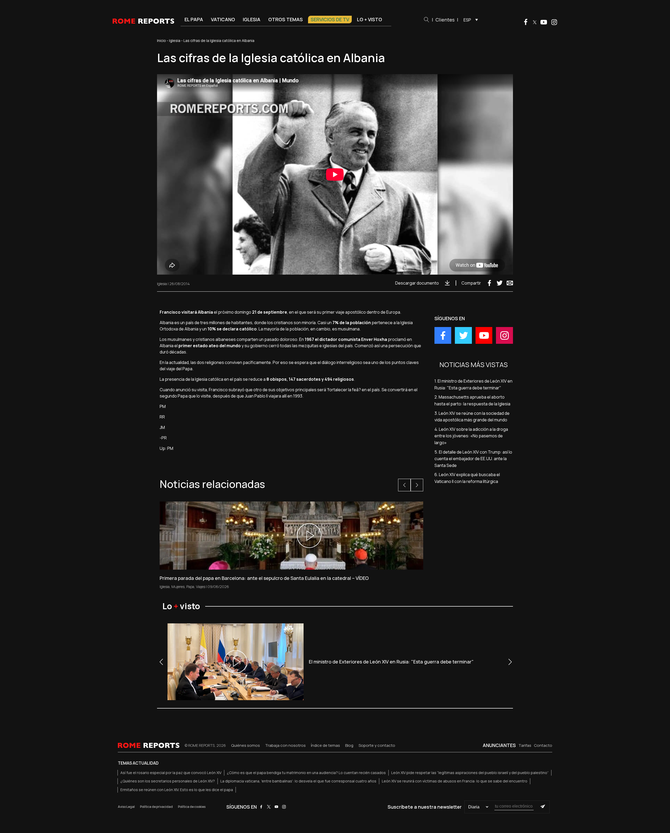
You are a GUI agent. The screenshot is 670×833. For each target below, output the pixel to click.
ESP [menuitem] (467, 20)
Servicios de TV (330, 19)
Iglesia (251, 19)
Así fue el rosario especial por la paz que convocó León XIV (170, 772)
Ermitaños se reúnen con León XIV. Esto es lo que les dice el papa (176, 789)
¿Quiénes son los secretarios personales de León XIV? (167, 780)
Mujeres (178, 586)
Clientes (445, 20)
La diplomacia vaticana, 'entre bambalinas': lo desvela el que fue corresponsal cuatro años (298, 780)
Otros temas (285, 19)
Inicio (161, 40)
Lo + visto (369, 19)
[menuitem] (469, 19)
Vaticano (223, 19)
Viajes (200, 586)
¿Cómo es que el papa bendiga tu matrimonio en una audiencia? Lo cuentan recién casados (306, 772)
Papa (190, 586)
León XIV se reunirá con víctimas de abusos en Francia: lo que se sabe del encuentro (454, 780)
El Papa (194, 19)
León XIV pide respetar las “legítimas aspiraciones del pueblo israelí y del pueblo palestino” (470, 772)
